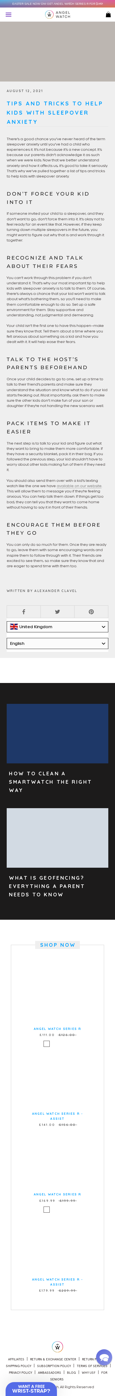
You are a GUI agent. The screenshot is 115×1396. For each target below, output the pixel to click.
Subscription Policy (54, 1366)
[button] (104, 1357)
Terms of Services (92, 1366)
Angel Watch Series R (58, 1029)
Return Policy (93, 1359)
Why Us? (88, 1373)
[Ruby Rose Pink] (54, 1044)
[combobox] (57, 626)
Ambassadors (49, 1373)
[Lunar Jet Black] (68, 1044)
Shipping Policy (18, 1366)
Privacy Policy (20, 1373)
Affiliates (16, 1359)
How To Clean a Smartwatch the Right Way (50, 781)
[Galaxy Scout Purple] (61, 1044)
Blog (71, 1373)
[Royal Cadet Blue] (46, 1044)
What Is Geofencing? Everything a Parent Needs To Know (47, 886)
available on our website (79, 486)
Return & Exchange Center (53, 1359)
